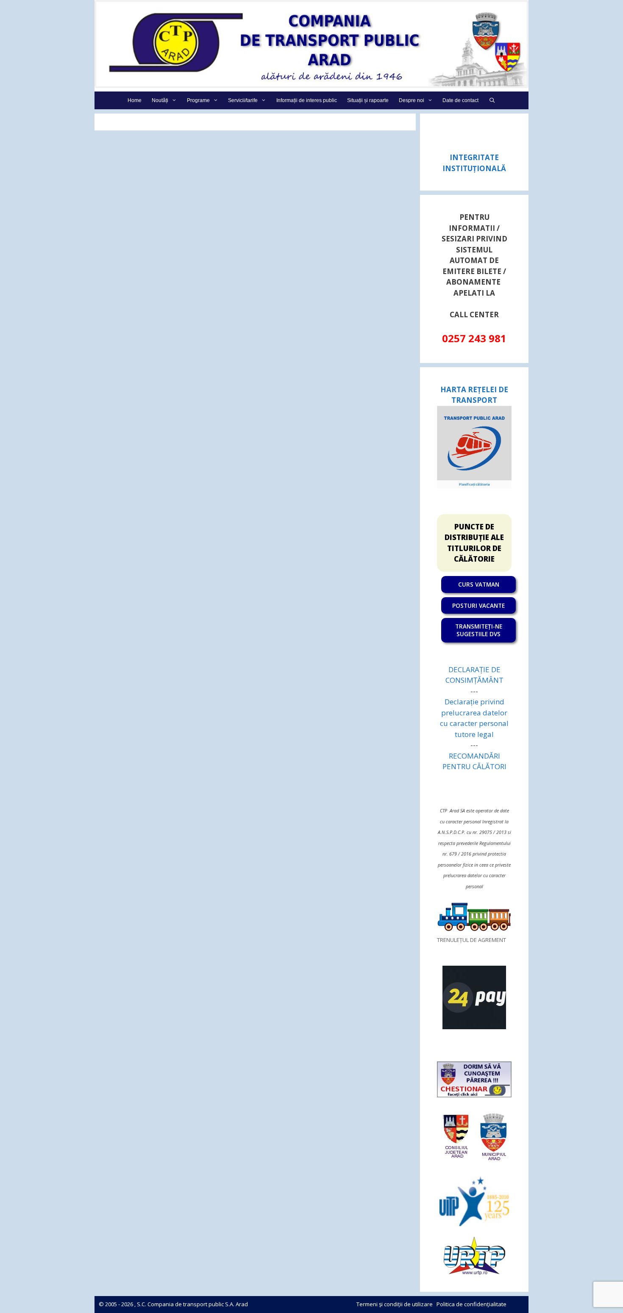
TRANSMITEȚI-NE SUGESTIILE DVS (478, 630)
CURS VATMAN (478, 584)
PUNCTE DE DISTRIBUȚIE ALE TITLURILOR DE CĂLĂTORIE (474, 543)
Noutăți (160, 100)
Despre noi (411, 100)
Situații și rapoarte (368, 100)
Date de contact (460, 100)
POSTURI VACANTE (478, 605)
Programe (198, 100)
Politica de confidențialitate (471, 1304)
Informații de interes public (306, 100)
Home (135, 100)
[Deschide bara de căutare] (492, 100)
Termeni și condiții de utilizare (394, 1304)
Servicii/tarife (243, 100)
